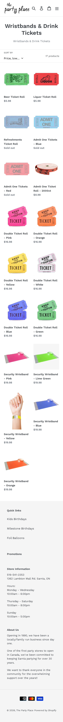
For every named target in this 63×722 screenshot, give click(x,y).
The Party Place (24, 710)
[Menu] (57, 8)
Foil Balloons (15, 538)
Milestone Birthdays (20, 528)
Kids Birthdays (16, 519)
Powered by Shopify (45, 710)
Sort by (8, 52)
